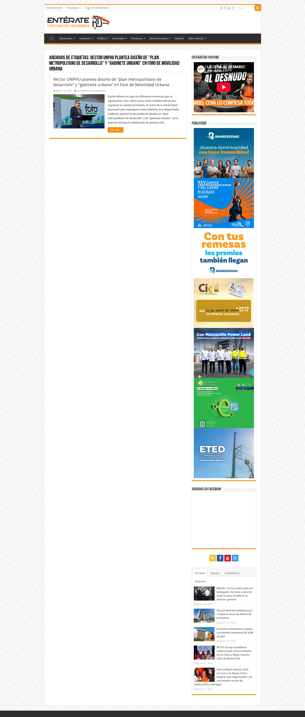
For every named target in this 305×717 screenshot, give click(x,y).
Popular (215, 573)
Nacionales (66, 38)
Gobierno (85, 38)
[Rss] (221, 8)
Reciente (200, 573)
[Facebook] (225, 8)
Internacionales (158, 38)
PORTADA (51, 38)
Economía (118, 38)
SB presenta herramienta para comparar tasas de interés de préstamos (234, 614)
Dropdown (73, 7)
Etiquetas (200, 581)
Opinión (179, 38)
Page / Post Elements (97, 7)
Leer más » (115, 129)
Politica (101, 38)
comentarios (232, 573)
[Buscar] (258, 8)
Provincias (137, 38)
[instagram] (233, 8)
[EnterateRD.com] (78, 22)
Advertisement (54, 7)
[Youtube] (229, 8)
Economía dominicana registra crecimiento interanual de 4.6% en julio (235, 632)
